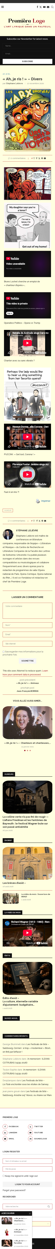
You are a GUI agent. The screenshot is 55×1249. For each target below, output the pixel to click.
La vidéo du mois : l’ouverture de (35, 895)
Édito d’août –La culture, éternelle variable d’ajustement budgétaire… (20, 1001)
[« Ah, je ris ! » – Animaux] (7, 1231)
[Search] (52, 7)
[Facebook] (37, 7)
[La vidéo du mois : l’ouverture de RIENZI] (11, 898)
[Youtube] (44, 7)
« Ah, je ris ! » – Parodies (20, 1242)
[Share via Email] (45, 158)
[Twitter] (40, 7)
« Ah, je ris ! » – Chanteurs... (20, 1219)
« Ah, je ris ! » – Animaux (20, 1231)
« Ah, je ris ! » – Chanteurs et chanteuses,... (27, 743)
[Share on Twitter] (39, 158)
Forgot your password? (14, 1190)
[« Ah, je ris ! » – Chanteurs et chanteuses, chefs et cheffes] (27, 722)
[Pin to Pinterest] (42, 158)
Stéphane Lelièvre (14, 83)
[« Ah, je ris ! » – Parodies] (7, 1243)
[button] (5, 728)
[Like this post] (34, 158)
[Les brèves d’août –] (27, 863)
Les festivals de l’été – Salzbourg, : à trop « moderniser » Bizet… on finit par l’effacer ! (27, 1048)
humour (7, 510)
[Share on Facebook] (36, 158)
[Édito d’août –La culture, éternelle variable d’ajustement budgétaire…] (27, 978)
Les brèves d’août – (14, 883)
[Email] (48, 7)
